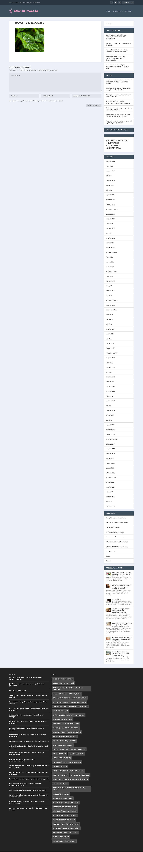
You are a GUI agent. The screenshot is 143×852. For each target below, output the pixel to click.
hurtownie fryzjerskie (61, 698)
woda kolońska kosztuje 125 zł (65, 815)
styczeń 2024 (110, 267)
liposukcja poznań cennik (62, 719)
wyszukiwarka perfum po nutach (65, 833)
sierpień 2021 (110, 315)
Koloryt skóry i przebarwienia (116, 518)
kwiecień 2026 (110, 180)
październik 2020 (111, 353)
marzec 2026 (110, 185)
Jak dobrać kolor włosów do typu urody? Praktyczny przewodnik (27, 685)
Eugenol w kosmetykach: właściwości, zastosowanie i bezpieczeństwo (27, 802)
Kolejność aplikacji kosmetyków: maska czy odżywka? (27, 790)
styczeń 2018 (110, 463)
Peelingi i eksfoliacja (113, 527)
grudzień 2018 (110, 430)
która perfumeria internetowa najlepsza (68, 715)
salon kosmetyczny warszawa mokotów (68, 771)
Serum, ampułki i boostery (115, 537)
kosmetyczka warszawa (78, 706)
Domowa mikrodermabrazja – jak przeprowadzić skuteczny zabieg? (26, 678)
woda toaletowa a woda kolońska (66, 828)
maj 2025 (109, 233)
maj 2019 (109, 406)
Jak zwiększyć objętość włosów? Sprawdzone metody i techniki (116, 51)
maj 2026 (109, 176)
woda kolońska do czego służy (64, 811)
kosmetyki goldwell (60, 711)
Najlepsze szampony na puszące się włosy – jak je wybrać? (29, 741)
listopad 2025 (110, 204)
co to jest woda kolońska (63, 679)
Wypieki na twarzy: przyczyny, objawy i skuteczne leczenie (119, 109)
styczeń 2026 (110, 195)
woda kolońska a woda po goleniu (66, 803)
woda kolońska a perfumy (62, 798)
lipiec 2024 (109, 257)
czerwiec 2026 (110, 171)
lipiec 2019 (109, 396)
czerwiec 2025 (110, 228)
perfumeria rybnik (59, 754)
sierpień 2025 (110, 219)
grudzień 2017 (110, 468)
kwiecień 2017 (110, 506)
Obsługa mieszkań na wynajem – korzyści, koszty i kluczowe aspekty (26, 753)
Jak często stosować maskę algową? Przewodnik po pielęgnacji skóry (118, 115)
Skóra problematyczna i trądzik (116, 546)
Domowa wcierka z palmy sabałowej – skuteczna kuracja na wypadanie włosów (119, 81)
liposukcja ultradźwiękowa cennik (66, 724)
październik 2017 (111, 477)
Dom (108, 11)
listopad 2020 (110, 348)
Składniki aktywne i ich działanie (117, 542)
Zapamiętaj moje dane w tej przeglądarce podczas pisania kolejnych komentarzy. (37, 101)
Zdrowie (108, 561)
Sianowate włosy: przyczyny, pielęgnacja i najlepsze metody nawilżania (122, 586)
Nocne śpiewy (116, 599)
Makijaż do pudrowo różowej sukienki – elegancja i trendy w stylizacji (28, 747)
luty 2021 (109, 338)
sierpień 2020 (110, 358)
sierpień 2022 (110, 305)
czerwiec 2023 (110, 281)
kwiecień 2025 (110, 238)
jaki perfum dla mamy (61, 702)
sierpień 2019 (110, 391)
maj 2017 (109, 501)
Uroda (108, 556)
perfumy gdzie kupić (76, 754)
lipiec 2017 (109, 492)
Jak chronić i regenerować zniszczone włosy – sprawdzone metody (120, 610)
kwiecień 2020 (110, 377)
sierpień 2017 (110, 487)
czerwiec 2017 (110, 497)
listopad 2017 (110, 473)
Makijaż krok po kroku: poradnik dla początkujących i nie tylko (118, 89)
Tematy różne (110, 551)
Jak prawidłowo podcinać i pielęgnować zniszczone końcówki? (26, 729)
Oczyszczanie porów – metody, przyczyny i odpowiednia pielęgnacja (28, 773)
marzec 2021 (110, 334)
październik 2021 (111, 310)
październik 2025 (111, 209)
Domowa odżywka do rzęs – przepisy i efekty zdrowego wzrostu (28, 809)
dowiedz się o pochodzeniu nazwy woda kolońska (68, 688)
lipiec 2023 (109, 276)
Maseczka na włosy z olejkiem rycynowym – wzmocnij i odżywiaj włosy (117, 66)
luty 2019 (109, 420)
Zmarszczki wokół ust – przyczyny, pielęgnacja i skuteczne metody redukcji (29, 766)
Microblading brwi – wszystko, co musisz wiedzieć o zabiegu (26, 716)
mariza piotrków (59, 732)
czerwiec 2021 (110, 319)
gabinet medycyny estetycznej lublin (67, 694)
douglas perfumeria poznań (63, 683)
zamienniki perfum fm (61, 837)
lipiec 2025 (109, 224)
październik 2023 (111, 271)
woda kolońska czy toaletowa (64, 807)
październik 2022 (111, 300)
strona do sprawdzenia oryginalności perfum (70, 779)
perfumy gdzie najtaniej (62, 758)
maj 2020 (109, 372)
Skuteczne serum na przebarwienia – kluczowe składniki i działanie (28, 696)
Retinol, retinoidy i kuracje (115, 532)
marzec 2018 (110, 458)
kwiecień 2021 (110, 329)
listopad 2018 (110, 434)
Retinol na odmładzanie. (17, 690)
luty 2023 (109, 295)
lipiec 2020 (109, 362)
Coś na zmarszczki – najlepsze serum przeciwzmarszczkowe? (22, 760)
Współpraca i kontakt (122, 11)
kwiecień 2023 (110, 291)
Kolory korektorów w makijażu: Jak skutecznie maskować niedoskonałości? (28, 796)
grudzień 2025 (110, 200)
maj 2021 (109, 324)
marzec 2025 (110, 243)
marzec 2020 (110, 382)
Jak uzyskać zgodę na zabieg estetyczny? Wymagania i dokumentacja (115, 58)
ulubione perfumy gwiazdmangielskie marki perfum (69, 789)
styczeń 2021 (110, 343)
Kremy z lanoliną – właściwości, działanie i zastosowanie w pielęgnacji (29, 709)
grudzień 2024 (110, 247)
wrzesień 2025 (110, 214)
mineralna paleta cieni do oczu (64, 736)
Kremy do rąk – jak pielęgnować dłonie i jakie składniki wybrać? (27, 702)
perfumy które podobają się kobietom (67, 762)
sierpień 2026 (110, 161)
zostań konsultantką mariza (64, 841)
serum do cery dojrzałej (80, 775)
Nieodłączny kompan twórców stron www (32, 2)
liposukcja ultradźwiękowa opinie (65, 728)
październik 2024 (111, 252)
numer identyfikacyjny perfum (64, 741)
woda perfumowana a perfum (64, 820)
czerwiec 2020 (110, 367)
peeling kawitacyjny (60, 749)
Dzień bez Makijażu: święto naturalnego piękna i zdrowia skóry (118, 102)
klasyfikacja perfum (78, 702)
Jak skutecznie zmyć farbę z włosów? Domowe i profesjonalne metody (25, 784)
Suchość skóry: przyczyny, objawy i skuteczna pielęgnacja (28, 779)
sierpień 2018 (110, 449)
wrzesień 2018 (110, 444)
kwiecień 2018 (110, 453)
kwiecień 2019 (110, 410)
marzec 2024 (110, 262)
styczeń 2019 (110, 425)
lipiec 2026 (109, 166)
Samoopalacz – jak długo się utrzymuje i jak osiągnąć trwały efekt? (27, 735)
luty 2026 (109, 190)
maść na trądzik (74, 732)
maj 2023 (109, 286)
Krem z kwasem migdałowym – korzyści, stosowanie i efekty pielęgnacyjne (116, 36)
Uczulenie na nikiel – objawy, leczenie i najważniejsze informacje (119, 122)
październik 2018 (111, 439)
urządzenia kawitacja (61, 794)
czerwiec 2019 (110, 401)
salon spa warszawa (60, 775)
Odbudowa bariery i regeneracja (117, 523)
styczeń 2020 (110, 386)
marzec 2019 (110, 415)
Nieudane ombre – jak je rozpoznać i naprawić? (118, 44)
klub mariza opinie (60, 706)
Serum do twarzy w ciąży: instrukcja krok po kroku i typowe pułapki (120, 653)
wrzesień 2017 (110, 482)
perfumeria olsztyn (78, 749)
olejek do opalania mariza (62, 745)
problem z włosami (60, 766)
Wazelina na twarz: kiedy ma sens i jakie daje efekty (122, 624)
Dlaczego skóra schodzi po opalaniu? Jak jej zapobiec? (118, 95)
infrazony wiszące (79, 698)
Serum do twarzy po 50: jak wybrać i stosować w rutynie (121, 573)
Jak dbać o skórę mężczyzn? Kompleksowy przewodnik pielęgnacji (27, 722)
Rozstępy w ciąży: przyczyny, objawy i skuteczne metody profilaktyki (122, 639)
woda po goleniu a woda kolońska (66, 824)
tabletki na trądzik (60, 784)
